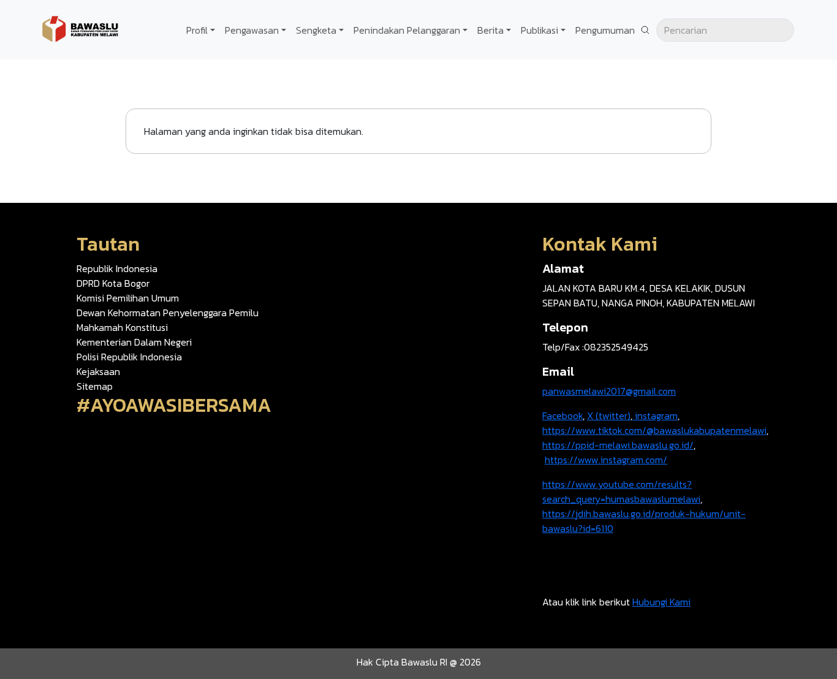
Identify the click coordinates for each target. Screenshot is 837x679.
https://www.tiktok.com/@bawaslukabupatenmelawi (654, 430)
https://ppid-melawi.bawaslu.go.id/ (618, 445)
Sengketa (316, 30)
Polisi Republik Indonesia (129, 356)
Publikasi (539, 30)
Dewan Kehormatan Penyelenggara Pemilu (168, 312)
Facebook (562, 415)
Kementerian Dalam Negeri (134, 342)
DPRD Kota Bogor (113, 283)
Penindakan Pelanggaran (407, 30)
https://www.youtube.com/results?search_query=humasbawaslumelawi (621, 491)
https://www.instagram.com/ (606, 459)
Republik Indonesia (117, 268)
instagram (655, 415)
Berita (490, 30)
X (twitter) (609, 415)
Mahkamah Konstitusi (122, 327)
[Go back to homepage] (80, 28)
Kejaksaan (98, 371)
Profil (197, 30)
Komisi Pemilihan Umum (128, 297)
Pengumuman (605, 30)
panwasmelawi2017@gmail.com (609, 391)
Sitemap (95, 386)
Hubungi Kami (661, 601)
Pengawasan (252, 30)
